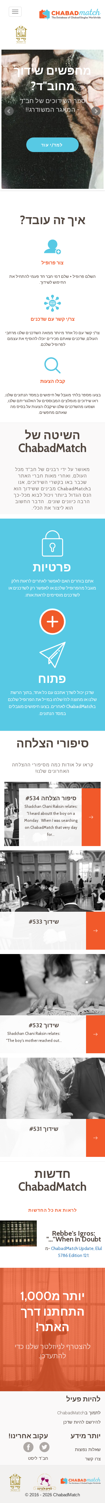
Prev (9, 111)
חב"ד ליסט (38, 1458)
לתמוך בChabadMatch (79, 1412)
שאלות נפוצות (88, 1449)
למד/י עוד (52, 145)
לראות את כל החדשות (52, 1210)
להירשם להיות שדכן (82, 1422)
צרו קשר (93, 1459)
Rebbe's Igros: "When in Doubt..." (73, 1236)
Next (96, 111)
